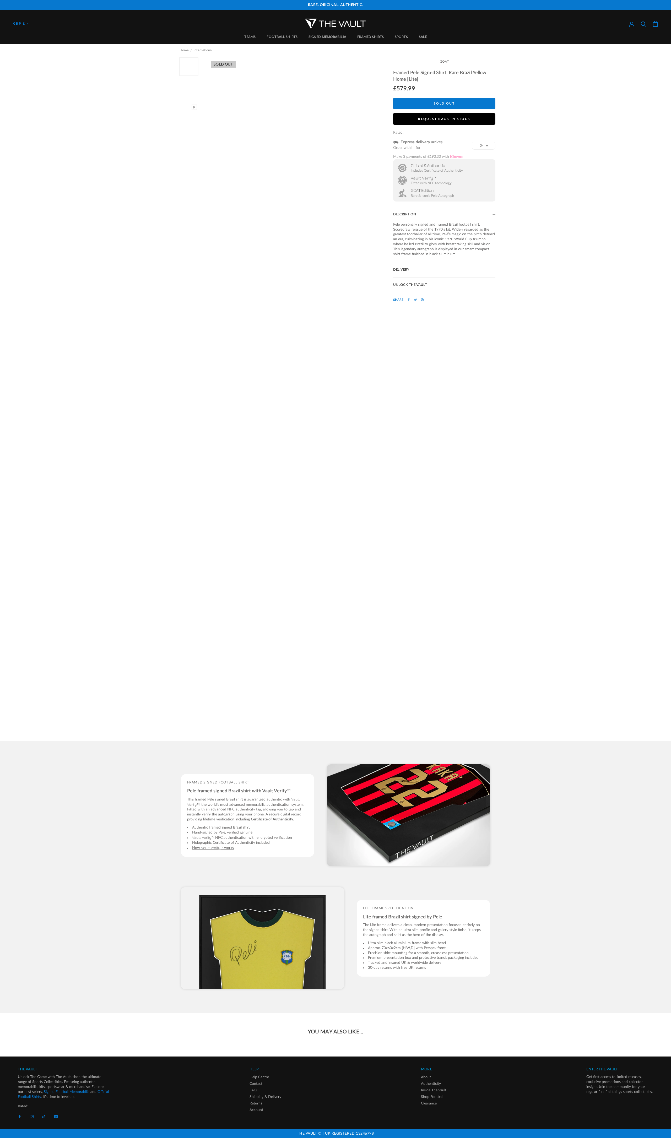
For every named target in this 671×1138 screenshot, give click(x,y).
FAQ (253, 1090)
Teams (250, 37)
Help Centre (259, 1077)
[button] (483, 146)
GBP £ (19, 23)
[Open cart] (655, 24)
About (426, 1077)
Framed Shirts (370, 37)
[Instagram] (32, 1116)
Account (256, 1110)
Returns (256, 1103)
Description (404, 214)
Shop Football (432, 1097)
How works (213, 848)
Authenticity (431, 1084)
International (202, 50)
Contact (256, 1084)
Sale (423, 37)
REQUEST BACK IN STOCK (444, 119)
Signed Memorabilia (327, 37)
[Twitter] (415, 299)
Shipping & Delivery (265, 1097)
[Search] (643, 23)
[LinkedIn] (56, 1116)
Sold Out (444, 103)
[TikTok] (44, 1116)
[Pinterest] (422, 299)
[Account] (631, 23)
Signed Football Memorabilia (66, 1092)
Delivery (401, 269)
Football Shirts (282, 37)
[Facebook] (408, 299)
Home (184, 50)
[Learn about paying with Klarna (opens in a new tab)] (456, 156)
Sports (401, 37)
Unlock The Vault (410, 285)
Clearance (429, 1103)
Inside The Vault (433, 1090)
